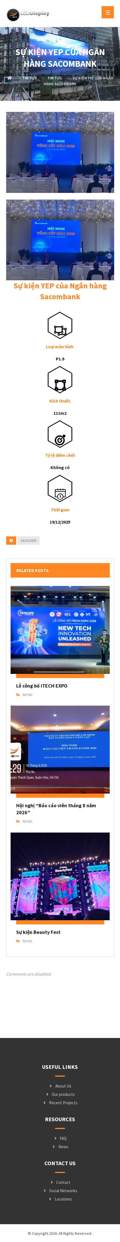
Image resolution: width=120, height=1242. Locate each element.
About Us (63, 1086)
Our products (63, 1094)
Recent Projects (63, 1102)
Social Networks (63, 1190)
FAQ (63, 1138)
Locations (63, 1199)
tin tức (27, 694)
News (63, 1146)
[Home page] (9, 77)
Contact (63, 1182)
